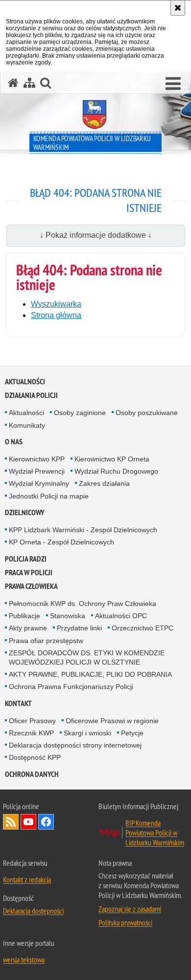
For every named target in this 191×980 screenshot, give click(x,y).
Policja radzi (26, 559)
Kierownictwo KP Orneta (111, 459)
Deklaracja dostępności (33, 911)
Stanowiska (67, 616)
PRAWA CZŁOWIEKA (31, 586)
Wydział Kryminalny (39, 483)
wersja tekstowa (24, 959)
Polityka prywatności (125, 922)
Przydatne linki (79, 628)
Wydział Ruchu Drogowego (116, 471)
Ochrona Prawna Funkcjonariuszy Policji (71, 686)
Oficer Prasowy (32, 721)
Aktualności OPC (121, 616)
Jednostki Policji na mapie (49, 496)
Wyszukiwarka (56, 304)
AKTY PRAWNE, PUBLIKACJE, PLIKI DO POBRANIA (90, 674)
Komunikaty (27, 425)
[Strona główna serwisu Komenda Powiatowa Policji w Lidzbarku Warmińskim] (13, 83)
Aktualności (25, 381)
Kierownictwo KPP (37, 459)
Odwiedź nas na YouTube (28, 822)
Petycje (132, 733)
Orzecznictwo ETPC (142, 628)
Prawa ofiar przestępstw (46, 641)
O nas (14, 442)
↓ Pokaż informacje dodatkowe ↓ (96, 235)
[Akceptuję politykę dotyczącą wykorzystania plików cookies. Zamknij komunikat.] (177, 8)
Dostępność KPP (35, 757)
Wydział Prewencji (37, 471)
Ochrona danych (32, 774)
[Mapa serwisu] (29, 83)
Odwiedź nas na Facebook (46, 822)
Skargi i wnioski (87, 733)
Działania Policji (31, 395)
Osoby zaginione (80, 413)
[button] (173, 84)
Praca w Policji (28, 572)
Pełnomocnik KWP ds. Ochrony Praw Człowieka (82, 603)
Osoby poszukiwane (147, 413)
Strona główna (56, 315)
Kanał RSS (11, 822)
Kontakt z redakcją (27, 879)
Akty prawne (28, 628)
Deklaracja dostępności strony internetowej (75, 745)
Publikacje (24, 616)
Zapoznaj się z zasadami (129, 909)
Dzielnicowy (25, 512)
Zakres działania (104, 483)
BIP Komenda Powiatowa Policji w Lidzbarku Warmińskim (154, 832)
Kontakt (18, 703)
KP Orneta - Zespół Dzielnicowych (61, 542)
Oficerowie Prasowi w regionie (112, 721)
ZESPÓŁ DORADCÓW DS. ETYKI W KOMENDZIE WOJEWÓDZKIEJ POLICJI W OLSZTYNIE (87, 657)
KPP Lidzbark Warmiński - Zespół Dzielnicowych (83, 530)
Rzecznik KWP (31, 733)
